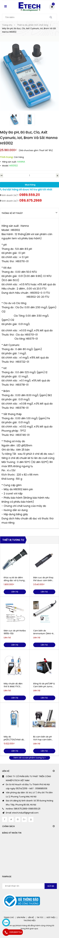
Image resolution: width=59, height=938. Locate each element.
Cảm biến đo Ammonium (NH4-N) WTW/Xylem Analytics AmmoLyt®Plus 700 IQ (44, 632)
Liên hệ (31, 917)
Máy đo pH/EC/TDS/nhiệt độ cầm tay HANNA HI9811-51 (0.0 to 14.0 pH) (14, 738)
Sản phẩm (21, 917)
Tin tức (40, 917)
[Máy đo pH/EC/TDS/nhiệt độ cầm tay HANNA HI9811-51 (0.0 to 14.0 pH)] (15, 719)
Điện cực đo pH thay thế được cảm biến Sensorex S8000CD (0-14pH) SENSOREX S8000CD (43, 579)
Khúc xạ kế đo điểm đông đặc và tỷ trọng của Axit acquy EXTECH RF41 (14, 579)
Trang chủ (9, 917)
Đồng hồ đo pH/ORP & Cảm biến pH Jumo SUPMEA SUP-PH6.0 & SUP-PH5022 (44, 685)
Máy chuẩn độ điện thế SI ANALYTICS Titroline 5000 (13, 685)
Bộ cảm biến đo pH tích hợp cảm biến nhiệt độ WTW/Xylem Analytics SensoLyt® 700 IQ (43, 738)
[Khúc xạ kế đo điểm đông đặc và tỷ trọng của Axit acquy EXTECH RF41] (15, 559)
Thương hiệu (30, 920)
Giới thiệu (50, 917)
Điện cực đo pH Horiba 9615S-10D (15, 632)
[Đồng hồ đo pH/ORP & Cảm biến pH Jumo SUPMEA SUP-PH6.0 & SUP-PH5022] (44, 665)
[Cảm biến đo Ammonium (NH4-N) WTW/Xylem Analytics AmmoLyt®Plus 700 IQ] (44, 612)
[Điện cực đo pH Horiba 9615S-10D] (15, 612)
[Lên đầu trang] (45, 923)
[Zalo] (6, 922)
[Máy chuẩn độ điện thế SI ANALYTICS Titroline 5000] (15, 665)
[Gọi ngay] (6, 932)
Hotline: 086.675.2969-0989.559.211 (23, 808)
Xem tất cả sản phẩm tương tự (29, 757)
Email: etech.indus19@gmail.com (22, 812)
